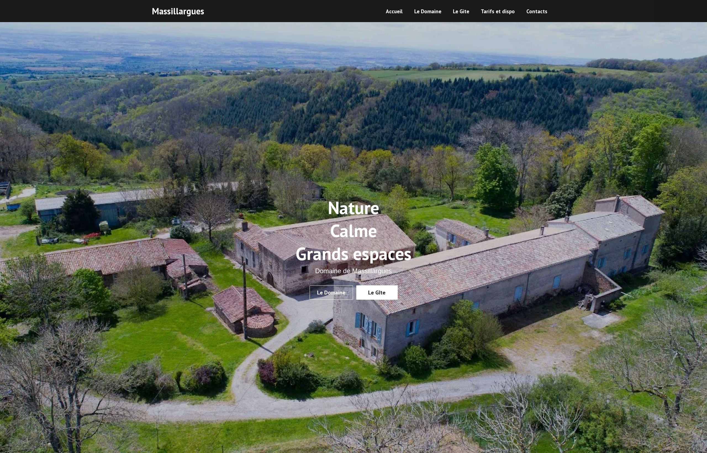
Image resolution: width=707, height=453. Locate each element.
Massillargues (178, 11)
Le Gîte (377, 292)
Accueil (394, 11)
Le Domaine (427, 11)
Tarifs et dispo (498, 11)
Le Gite (461, 11)
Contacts (536, 11)
